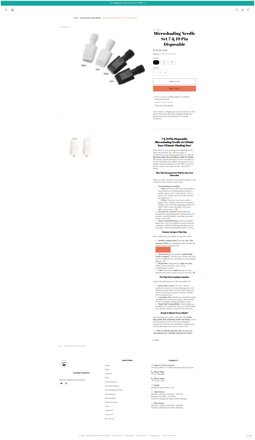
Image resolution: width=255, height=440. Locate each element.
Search (107, 365)
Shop (107, 378)
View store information (164, 105)
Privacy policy (117, 435)
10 (164, 62)
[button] (6, 10)
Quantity (156, 68)
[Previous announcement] (5, 3)
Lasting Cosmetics (91, 435)
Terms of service (142, 435)
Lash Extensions (111, 382)
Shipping (156, 54)
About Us (108, 374)
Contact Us (109, 415)
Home (60, 345)
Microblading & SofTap (113, 390)
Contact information (169, 435)
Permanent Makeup (112, 386)
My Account (109, 419)
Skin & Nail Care (111, 402)
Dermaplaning (110, 394)
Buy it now (174, 89)
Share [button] (157, 340)
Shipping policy (155, 435)
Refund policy (129, 435)
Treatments (109, 410)
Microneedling (110, 398)
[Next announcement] (250, 3)
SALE (107, 406)
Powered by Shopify (103, 435)
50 (172, 62)
